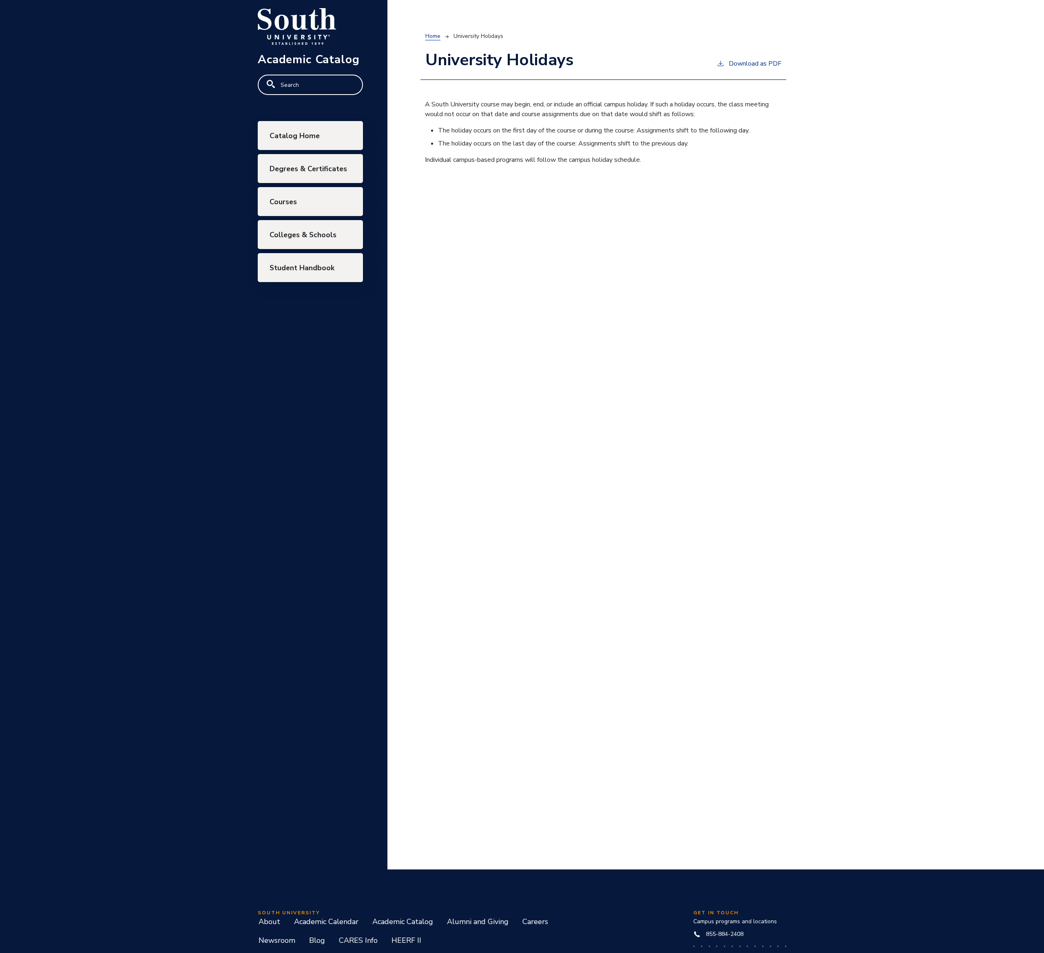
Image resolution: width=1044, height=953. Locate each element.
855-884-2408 (724, 934)
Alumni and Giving (478, 922)
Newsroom (277, 940)
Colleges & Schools (303, 235)
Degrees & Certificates (308, 169)
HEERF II (406, 940)
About (269, 922)
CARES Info (358, 940)
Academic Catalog (402, 922)
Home (432, 36)
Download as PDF (755, 63)
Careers (535, 922)
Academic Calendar (326, 922)
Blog (317, 940)
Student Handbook (302, 268)
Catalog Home (295, 136)
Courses (283, 202)
